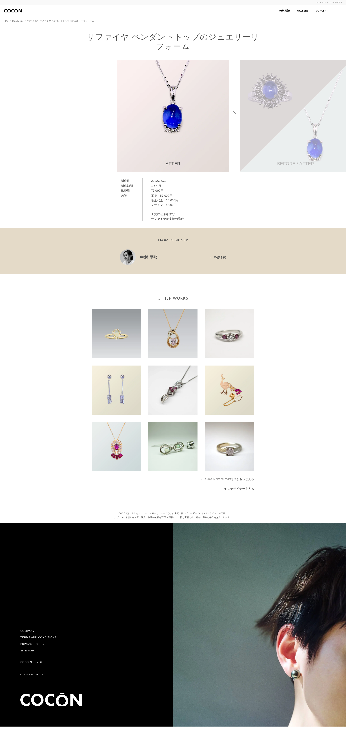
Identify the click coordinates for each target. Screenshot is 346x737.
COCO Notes (29, 662)
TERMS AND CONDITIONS (38, 637)
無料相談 (284, 11)
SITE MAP (27, 650)
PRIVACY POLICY (32, 644)
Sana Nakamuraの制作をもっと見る (227, 479)
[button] (233, 114)
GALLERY (303, 11)
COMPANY (27, 630)
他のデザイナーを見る (236, 488)
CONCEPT (322, 11)
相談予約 (217, 257)
